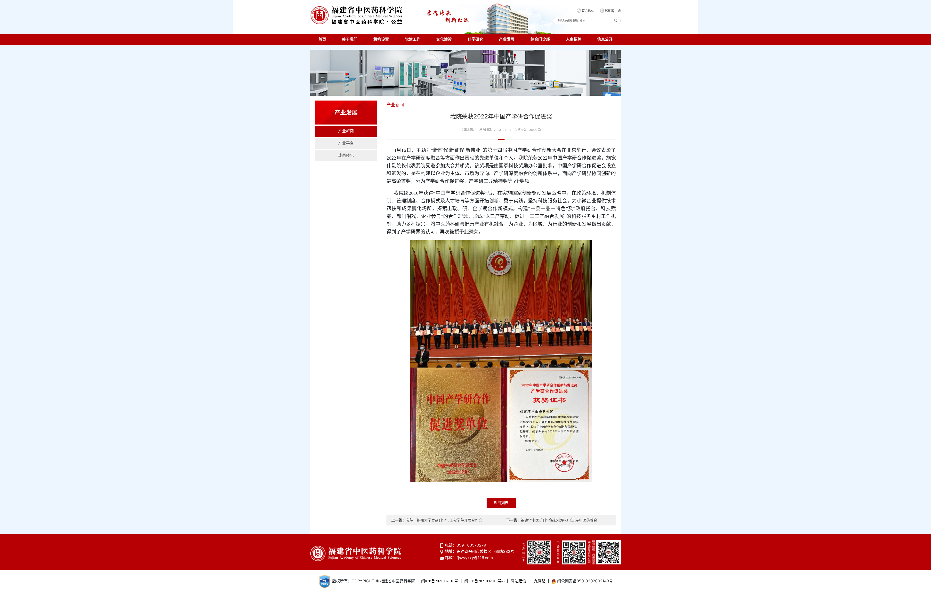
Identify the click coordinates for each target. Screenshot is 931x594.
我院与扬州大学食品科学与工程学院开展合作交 (444, 520)
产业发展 (506, 39)
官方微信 (588, 11)
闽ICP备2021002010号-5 (484, 581)
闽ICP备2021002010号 (439, 581)
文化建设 (444, 39)
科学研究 (475, 39)
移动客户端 (613, 11)
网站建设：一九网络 (528, 581)
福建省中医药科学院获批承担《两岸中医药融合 (559, 520)
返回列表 (501, 503)
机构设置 (381, 39)
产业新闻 (346, 131)
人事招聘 (573, 39)
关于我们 (349, 39)
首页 (322, 39)
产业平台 (346, 143)
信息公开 (605, 39)
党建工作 (412, 39)
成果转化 (346, 155)
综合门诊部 (540, 39)
